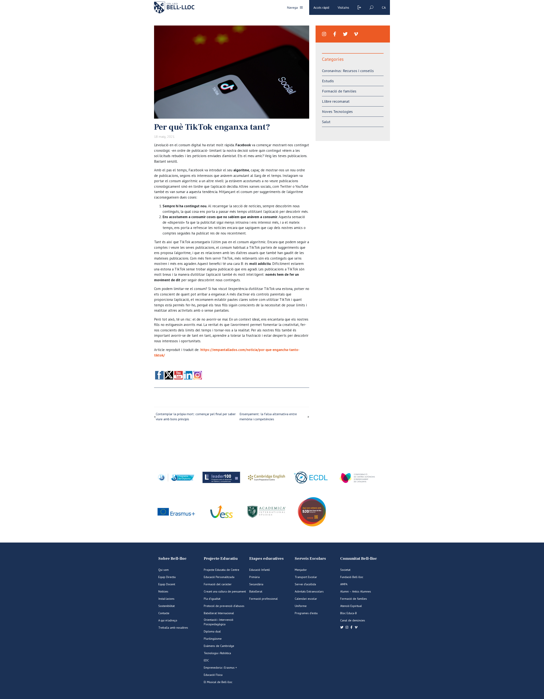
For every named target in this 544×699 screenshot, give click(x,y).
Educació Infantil (259, 570)
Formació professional (263, 599)
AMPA (343, 584)
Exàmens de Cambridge (219, 646)
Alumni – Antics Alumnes (355, 591)
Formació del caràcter (218, 584)
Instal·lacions (166, 599)
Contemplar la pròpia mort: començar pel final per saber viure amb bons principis (196, 416)
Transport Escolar (306, 577)
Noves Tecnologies (337, 111)
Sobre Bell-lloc (172, 558)
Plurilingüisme (213, 639)
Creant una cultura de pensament (225, 591)
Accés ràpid (321, 7)
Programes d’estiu (306, 613)
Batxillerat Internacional (219, 613)
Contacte (163, 613)
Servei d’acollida (305, 584)
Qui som (163, 570)
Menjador (301, 570)
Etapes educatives (266, 558)
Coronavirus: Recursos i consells (348, 70)
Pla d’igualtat (212, 599)
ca (384, 7)
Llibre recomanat (336, 101)
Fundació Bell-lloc (351, 577)
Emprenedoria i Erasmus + (220, 667)
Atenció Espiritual (351, 606)
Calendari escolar (306, 599)
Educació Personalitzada (219, 577)
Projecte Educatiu (221, 558)
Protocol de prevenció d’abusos (224, 606)
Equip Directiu (167, 577)
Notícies (163, 591)
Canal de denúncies (352, 620)
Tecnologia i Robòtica (217, 653)
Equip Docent (166, 584)
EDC (206, 660)
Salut (326, 121)
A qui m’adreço (167, 620)
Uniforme (301, 606)
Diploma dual (212, 631)
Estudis (328, 80)
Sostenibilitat (166, 606)
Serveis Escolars (310, 558)
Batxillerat (255, 591)
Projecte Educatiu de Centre (221, 570)
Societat (345, 570)
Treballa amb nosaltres (173, 627)
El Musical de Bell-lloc (218, 682)
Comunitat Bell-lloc (358, 558)
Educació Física (213, 675)
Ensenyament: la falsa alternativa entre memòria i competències (268, 416)
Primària (254, 577)
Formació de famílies (339, 91)
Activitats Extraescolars (309, 591)
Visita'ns (343, 7)
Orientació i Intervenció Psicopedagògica (218, 622)
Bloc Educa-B (348, 613)
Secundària (256, 584)
